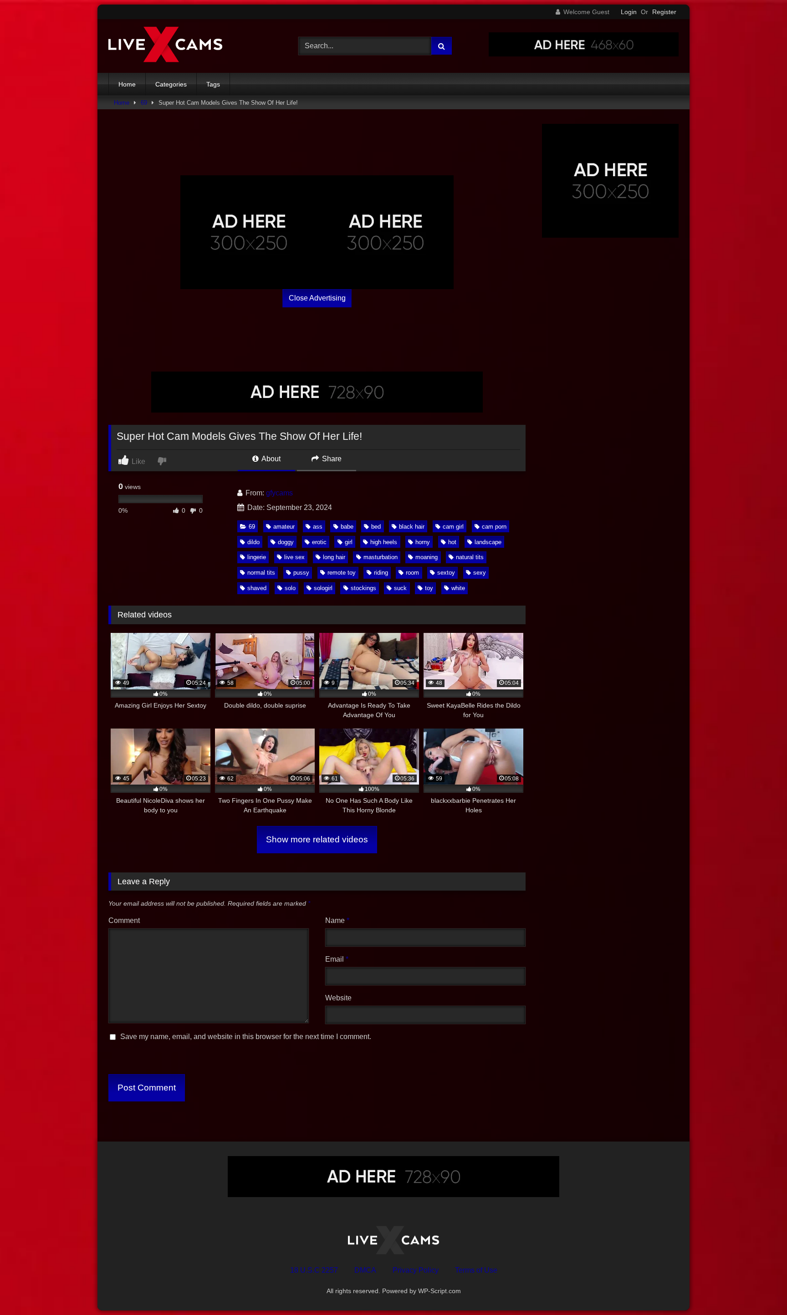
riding (381, 572)
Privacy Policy (416, 1270)
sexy (479, 572)
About (270, 459)
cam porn (494, 526)
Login (629, 11)
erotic (319, 542)
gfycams (279, 493)
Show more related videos (317, 839)
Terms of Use (476, 1270)
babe (347, 526)
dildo (253, 542)
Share (331, 459)
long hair (334, 557)
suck (400, 588)
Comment (124, 920)
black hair (411, 526)
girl (349, 542)
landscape (488, 542)
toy (429, 588)
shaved (256, 588)
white (458, 588)
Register (664, 11)
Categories (171, 84)
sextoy (446, 572)
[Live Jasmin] (165, 46)
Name (337, 920)
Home (127, 84)
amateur (284, 526)
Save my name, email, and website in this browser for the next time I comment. (245, 1036)
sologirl (323, 588)
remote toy (341, 572)
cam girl (453, 526)
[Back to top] (759, 1288)
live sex (294, 557)
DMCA (365, 1270)
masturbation (380, 557)
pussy (301, 572)
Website (338, 998)
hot (452, 542)
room (412, 572)
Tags (213, 84)
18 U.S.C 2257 (314, 1270)
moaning (426, 557)
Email (336, 959)
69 (144, 102)
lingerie (256, 557)
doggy (286, 542)
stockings (363, 588)
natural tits (470, 557)
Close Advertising (317, 298)
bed (376, 526)
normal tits (261, 572)
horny (422, 542)
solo (290, 588)
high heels (383, 542)
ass (317, 526)
